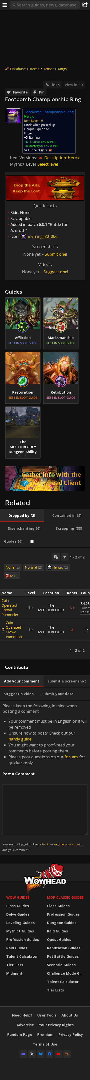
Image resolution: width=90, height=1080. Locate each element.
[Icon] (13, 115)
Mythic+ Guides (20, 931)
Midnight (14, 973)
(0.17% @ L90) (49, 146)
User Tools (46, 1015)
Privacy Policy (70, 1034)
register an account (67, 844)
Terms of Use (45, 1044)
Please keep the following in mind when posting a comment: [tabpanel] (44, 777)
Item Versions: (24, 157)
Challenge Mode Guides (66, 973)
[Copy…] (56, 557)
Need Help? (22, 1015)
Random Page (19, 1034)
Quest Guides (59, 939)
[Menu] (5, 5)
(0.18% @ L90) (46, 142)
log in (46, 844)
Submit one (55, 254)
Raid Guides (16, 948)
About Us (70, 1015)
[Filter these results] (64, 557)
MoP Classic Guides (65, 897)
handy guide (20, 739)
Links (55, 84)
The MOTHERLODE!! (51, 607)
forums (71, 757)
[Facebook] (49, 1054)
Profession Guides (22, 939)
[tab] (22, 515)
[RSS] (67, 1054)
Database (18, 68)
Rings (62, 68)
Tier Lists (14, 964)
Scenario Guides (61, 964)
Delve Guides (18, 914)
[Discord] (23, 1054)
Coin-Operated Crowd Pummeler (10, 607)
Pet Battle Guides (63, 956)
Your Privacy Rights (56, 1024)
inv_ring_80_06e (42, 236)
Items (34, 68)
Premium (45, 1034)
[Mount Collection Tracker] (45, 478)
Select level (48, 164)
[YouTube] (58, 1054)
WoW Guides (18, 897)
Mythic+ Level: (24, 164)
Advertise (25, 1024)
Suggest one (55, 272)
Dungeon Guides (61, 922)
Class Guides (17, 905)
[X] (32, 1054)
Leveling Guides (20, 922)
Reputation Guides (63, 948)
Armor (49, 68)
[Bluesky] (40, 1054)
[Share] (85, 5)
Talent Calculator (22, 956)
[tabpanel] (45, 603)
